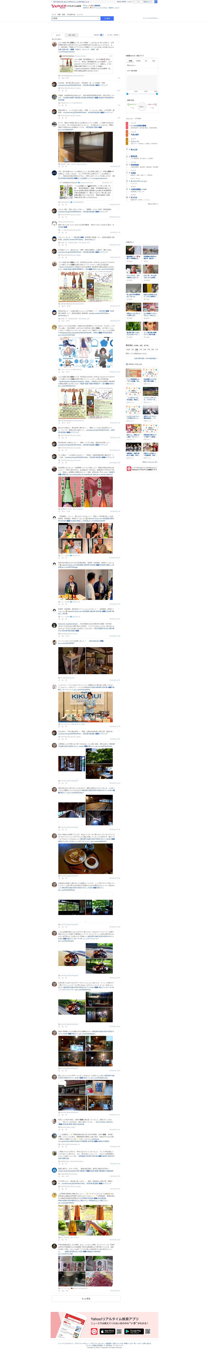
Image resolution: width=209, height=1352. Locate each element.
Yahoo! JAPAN (121, 2)
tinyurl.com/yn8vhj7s (67, 267)
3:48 (119, 105)
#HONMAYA (108, 98)
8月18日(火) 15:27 (115, 1114)
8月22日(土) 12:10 (115, 372)
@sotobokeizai (73, 1174)
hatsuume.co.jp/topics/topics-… (69, 624)
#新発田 (98, 687)
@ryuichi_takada (76, 88)
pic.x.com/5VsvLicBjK (65, 1254)
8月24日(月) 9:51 (115, 257)
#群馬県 (77, 98)
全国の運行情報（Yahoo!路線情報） (145, 358)
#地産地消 (109, 1171)
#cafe (81, 746)
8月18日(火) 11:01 (115, 1129)
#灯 (97, 49)
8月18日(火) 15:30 (115, 1026)
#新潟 (110, 333)
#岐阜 (70, 1124)
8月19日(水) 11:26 (115, 636)
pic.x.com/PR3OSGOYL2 (66, 386)
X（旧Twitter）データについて (113, 1345)
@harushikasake (78, 509)
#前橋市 (72, 98)
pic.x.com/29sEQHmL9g (99, 1078)
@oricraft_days (70, 678)
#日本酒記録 (102, 1198)
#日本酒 (85, 85)
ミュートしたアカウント (150, 18)
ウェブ (54, 14)
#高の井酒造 (98, 628)
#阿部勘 (79, 269)
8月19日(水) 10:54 (115, 680)
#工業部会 (105, 1141)
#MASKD (97, 1251)
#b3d (91, 641)
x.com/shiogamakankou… (67, 52)
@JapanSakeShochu (86, 182)
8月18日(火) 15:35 (115, 978)
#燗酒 (64, 474)
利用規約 (108, 1343)
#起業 (92, 1171)
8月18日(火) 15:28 (115, 1070)
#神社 (93, 49)
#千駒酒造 (83, 1141)
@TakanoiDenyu (72, 634)
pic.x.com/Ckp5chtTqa (83, 989)
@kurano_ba (76, 555)
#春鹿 (111, 472)
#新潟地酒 (71, 631)
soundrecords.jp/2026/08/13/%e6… (70, 445)
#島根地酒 (69, 178)
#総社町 (101, 98)
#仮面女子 (90, 1251)
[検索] (155, 1)
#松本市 (110, 1156)
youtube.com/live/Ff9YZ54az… (73, 239)
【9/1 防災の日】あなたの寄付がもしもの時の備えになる (71, 2)
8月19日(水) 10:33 (115, 726)
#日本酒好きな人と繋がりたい (78, 1200)
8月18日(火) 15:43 (115, 783)
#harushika (77, 474)
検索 (108, 18)
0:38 (119, 118)
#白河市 (77, 1141)
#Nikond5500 (62, 1200)
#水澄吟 (88, 1156)
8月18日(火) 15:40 (115, 878)
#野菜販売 (90, 98)
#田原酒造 (89, 127)
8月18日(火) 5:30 (115, 1146)
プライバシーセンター (97, 1343)
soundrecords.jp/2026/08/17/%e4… (74, 1183)
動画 (63, 14)
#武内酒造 (106, 518)
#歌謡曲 (91, 85)
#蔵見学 (104, 1156)
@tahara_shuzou (82, 164)
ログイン (86, 8)
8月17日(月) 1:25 (115, 1189)
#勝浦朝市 (102, 1171)
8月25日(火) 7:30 (115, 232)
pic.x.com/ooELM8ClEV (66, 643)
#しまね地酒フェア (84, 178)
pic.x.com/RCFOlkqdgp (70, 567)
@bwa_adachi (71, 1127)
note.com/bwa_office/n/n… (105, 1122)
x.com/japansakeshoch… (100, 178)
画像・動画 (71, 35)
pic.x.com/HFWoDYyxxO (103, 746)
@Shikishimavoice (68, 222)
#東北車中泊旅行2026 (89, 790)
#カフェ (76, 746)
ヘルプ (129, 2)
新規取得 (97, 5)
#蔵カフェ (91, 746)
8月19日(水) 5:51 (115, 739)
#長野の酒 (65, 1158)
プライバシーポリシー (82, 1343)
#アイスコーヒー (84, 841)
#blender (96, 641)
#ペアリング (103, 85)
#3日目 (70, 746)
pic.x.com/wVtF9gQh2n (87, 1034)
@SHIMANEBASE (78, 202)
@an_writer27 (75, 1237)
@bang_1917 (86, 242)
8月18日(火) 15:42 (115, 829)
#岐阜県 (86, 565)
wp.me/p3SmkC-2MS (89, 474)
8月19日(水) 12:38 (115, 604)
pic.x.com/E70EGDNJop (66, 890)
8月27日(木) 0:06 (115, 166)
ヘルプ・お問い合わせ (144, 1343)
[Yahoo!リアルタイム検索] (66, 5)
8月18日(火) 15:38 (115, 927)
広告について (117, 1343)
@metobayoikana (78, 1161)
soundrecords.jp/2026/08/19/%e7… (70, 734)
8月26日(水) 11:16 (115, 217)
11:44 (118, 90)
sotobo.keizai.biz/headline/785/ (68, 1171)
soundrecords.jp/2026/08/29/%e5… (70, 85)
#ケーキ (68, 841)
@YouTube (89, 239)
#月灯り (78, 49)
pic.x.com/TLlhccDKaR (106, 269)
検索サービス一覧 (130, 1343)
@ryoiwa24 (77, 230)
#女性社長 (80, 1124)
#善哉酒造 (81, 1156)
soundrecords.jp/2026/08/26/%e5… (70, 212)
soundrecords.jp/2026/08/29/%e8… (75, 112)
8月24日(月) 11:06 (115, 245)
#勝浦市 (82, 1171)
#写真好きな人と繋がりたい (98, 1200)
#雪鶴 (95, 127)
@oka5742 (84, 1288)
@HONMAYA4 (78, 103)
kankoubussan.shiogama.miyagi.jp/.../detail (74, 381)
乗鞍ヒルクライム (149, 2)
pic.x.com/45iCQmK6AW (96, 521)
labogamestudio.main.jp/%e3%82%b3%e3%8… (76, 333)
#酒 (67, 49)
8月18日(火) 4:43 (115, 1163)
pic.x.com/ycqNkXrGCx (99, 841)
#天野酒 (84, 1198)
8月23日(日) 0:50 (115, 321)
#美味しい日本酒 (82, 521)
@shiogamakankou (80, 56)
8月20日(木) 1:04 (115, 511)
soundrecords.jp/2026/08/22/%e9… (98, 430)
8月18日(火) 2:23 (115, 1176)
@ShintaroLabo (77, 369)
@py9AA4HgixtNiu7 (73, 781)
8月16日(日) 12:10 (115, 1239)
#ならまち (69, 474)
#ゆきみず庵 (107, 628)
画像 (59, 14)
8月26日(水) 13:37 (115, 204)
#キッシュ (75, 841)
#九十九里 (78, 1251)
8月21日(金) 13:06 (115, 462)
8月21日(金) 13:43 (115, 450)
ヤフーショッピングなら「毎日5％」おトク (105, 8)
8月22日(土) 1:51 (115, 437)
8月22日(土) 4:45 (115, 423)
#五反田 (73, 521)
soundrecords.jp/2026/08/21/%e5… (77, 457)
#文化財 (83, 98)
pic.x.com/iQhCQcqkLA (75, 792)
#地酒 (100, 1141)
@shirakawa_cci (75, 1144)
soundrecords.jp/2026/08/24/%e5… (70, 252)
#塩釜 (64, 49)
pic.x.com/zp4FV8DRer (66, 1203)
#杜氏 (75, 1124)
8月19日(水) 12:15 (115, 619)
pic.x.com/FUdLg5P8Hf (82, 689)
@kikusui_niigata (80, 724)
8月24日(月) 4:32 (115, 306)
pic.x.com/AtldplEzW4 (65, 129)
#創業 (96, 1171)
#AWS (95, 333)
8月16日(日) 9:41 (115, 1290)
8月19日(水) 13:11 (115, 558)
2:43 (119, 78)
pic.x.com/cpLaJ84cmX (104, 474)
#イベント (85, 49)
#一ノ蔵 (85, 269)
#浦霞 (74, 269)
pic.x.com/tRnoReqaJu (66, 941)
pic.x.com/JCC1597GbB (66, 335)
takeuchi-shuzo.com (95, 518)
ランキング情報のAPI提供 (94, 1345)
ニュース (80, 14)
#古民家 (66, 98)
